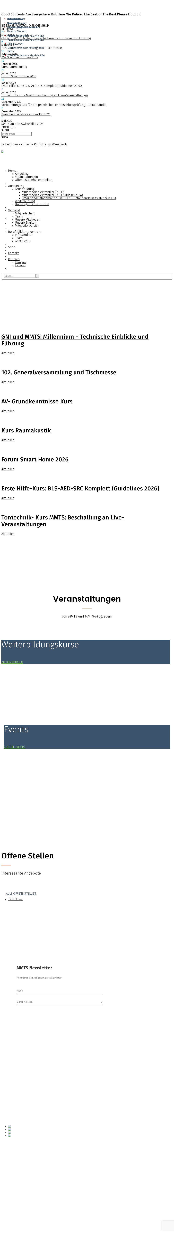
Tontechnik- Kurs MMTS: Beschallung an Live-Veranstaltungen (44, 95)
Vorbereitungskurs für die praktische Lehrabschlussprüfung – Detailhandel (53, 105)
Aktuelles (7, 353)
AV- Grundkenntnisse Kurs (19, 57)
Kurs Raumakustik (14, 67)
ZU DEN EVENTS (14, 747)
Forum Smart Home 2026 (18, 76)
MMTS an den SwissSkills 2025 (22, 124)
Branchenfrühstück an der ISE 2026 (25, 114)
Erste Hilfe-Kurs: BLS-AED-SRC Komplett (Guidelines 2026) (41, 86)
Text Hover (15, 899)
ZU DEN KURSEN (12, 662)
